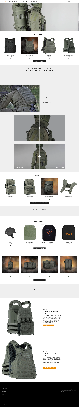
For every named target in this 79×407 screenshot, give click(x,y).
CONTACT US (33, 1)
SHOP (37, 1)
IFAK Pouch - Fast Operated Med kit (68, 273)
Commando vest (49, 55)
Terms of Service (4, 394)
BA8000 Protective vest (10, 55)
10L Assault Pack (10, 196)
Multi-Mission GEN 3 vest (29, 55)
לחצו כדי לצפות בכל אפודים (49, 367)
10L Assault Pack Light (30, 196)
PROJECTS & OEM (16, 1)
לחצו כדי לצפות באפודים (49, 325)
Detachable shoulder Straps (68, 196)
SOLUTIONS (11, 1)
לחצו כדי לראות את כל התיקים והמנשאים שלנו (39, 202)
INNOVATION (23, 1)
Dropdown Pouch (49, 273)
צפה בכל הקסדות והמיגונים (39, 248)
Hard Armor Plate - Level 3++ (68, 242)
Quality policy (4, 391)
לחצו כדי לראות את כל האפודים (39, 61)
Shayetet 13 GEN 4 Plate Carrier (68, 55)
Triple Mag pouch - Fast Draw (30, 273)
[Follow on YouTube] (6, 401)
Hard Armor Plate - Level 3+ (29, 242)
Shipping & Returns (4, 388)
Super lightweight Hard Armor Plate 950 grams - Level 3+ (49, 242)
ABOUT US (27, 1)
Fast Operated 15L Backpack (49, 196)
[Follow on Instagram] (4, 401)
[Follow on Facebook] (2, 401)
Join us (3, 397)
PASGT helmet (10, 242)
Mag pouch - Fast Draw (10, 273)
